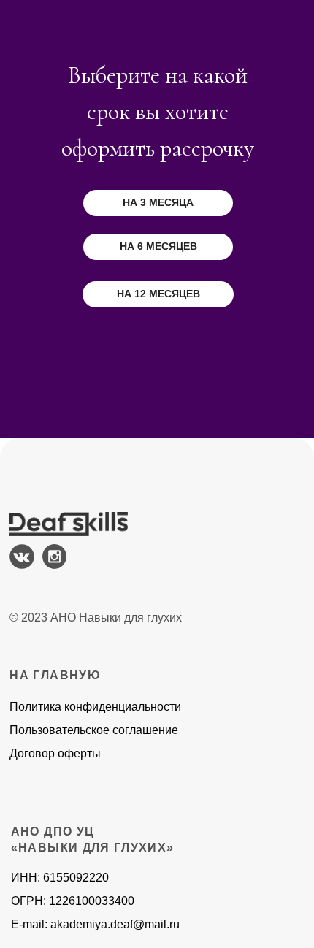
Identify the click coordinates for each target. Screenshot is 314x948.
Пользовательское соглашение (93, 729)
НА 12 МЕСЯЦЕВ (158, 293)
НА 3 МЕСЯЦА (158, 202)
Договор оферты (55, 753)
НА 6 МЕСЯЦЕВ (158, 246)
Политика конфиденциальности (95, 706)
